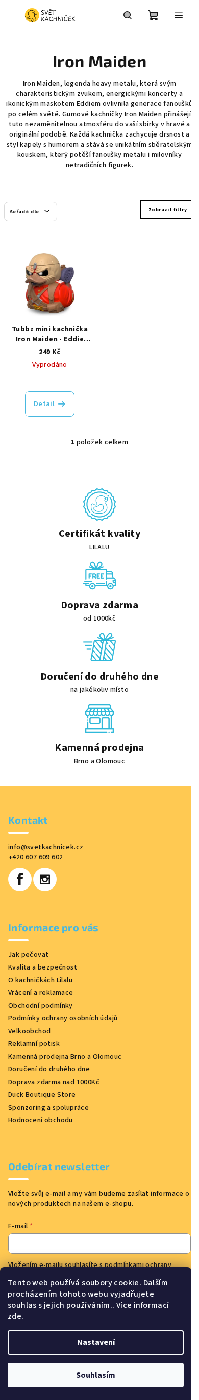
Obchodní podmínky (40, 1006)
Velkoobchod (29, 1031)
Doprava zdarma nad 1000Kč (54, 1082)
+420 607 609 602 (35, 857)
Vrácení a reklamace (40, 993)
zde (14, 1316)
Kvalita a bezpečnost (42, 967)
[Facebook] (20, 879)
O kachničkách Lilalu (40, 980)
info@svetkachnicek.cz (45, 847)
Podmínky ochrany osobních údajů (62, 1018)
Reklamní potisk (34, 1044)
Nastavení (96, 1342)
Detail (44, 404)
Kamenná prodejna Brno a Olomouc (64, 1057)
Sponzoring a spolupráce (48, 1107)
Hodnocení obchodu (40, 1120)
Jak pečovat (28, 955)
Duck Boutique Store (42, 1095)
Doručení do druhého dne (49, 1069)
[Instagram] (45, 879)
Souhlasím (95, 1375)
